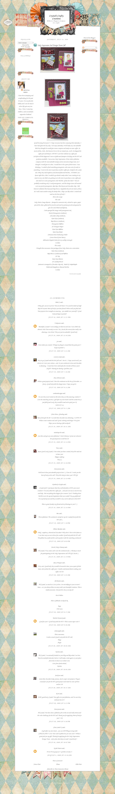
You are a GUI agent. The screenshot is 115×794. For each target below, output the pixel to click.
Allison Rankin (57, 529)
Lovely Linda (58, 357)
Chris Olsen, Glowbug (57, 414)
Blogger (93, 38)
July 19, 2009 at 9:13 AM (59, 387)
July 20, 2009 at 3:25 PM (59, 703)
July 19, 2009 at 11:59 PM (59, 557)
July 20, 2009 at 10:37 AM (59, 688)
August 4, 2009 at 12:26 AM (59, 755)
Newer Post (37, 764)
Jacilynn (57, 675)
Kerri (57, 694)
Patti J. (57, 302)
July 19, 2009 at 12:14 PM (59, 442)
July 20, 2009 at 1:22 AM (59, 575)
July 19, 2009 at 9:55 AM (59, 408)
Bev (57, 513)
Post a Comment (57, 761)
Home (58, 764)
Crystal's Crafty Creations (56, 17)
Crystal (26, 90)
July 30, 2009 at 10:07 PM (59, 742)
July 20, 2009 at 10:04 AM (59, 646)
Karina (57, 652)
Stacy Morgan (57, 563)
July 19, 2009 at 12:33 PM (59, 479)
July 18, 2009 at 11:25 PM (59, 317)
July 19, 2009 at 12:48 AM (59, 335)
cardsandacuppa (57, 393)
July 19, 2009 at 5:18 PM (59, 523)
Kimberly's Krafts (57, 484)
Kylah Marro (58, 748)
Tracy (57, 448)
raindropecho (57, 432)
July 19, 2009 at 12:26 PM (59, 463)
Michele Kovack (57, 618)
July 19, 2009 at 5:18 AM (59, 372)
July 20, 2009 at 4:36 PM (59, 721)
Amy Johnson (57, 378)
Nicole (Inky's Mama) (57, 547)
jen (58, 341)
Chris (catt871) (57, 727)
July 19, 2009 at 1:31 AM (59, 351)
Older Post (78, 764)
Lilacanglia (57, 631)
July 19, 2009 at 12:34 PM (59, 508)
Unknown (57, 323)
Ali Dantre (57, 581)
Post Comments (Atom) (61, 769)
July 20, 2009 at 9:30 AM (59, 625)
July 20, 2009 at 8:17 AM (59, 612)
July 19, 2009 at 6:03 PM (59, 541)
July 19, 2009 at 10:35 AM (59, 427)
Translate (27, 47)
